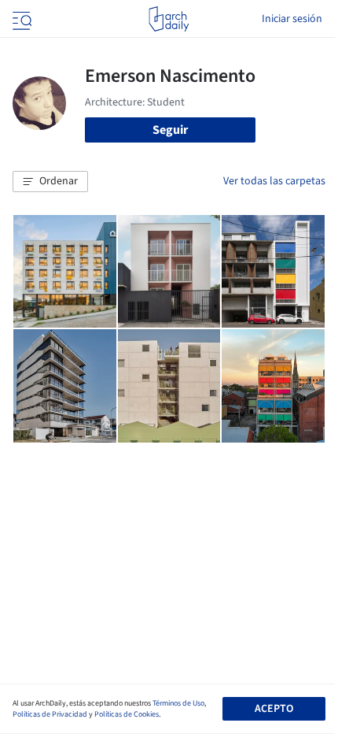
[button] (50, 182)
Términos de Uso (178, 703)
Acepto (274, 709)
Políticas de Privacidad (50, 714)
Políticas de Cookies (126, 714)
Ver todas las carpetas (274, 181)
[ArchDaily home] (169, 19)
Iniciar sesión (292, 18)
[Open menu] (20, 19)
